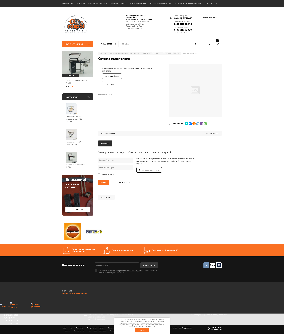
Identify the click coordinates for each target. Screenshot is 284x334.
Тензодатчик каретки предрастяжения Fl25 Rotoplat (74, 119)
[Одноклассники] (194, 123)
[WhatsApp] (205, 123)
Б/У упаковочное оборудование (188, 3)
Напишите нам (79, 331)
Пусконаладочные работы (160, 3)
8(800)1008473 (183, 24)
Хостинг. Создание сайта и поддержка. (214, 328)
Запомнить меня (107, 175)
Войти (103, 182)
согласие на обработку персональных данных (125, 271)
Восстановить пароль (149, 170)
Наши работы (67, 3)
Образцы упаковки (118, 3)
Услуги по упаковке (138, 3)
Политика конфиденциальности (74, 293)
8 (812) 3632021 (183, 18)
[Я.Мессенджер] (186, 123)
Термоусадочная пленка (97, 331)
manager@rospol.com (202, 315)
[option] (195, 90)
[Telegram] (197, 123)
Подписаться (149, 265)
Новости (208, 3)
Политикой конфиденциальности (111, 273)
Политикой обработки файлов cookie (142, 326)
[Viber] (201, 123)
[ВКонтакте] (190, 123)
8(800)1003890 (183, 29)
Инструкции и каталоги (97, 3)
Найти (196, 44)
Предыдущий (110, 133)
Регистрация (124, 182)
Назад (107, 197)
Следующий (210, 133)
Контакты (81, 3)
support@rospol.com (219, 315)
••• (216, 3)
